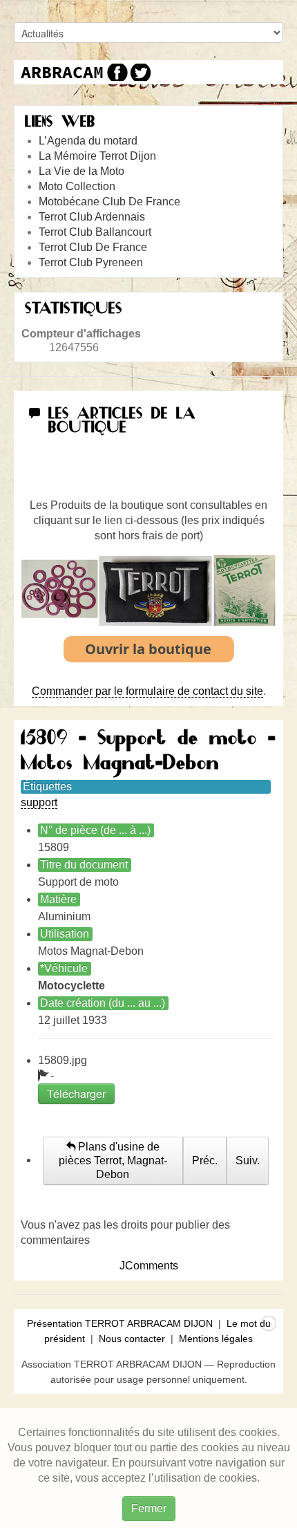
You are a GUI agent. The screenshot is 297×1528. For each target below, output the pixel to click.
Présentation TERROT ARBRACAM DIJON (120, 1323)
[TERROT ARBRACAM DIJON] (62, 72)
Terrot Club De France (93, 247)
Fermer (148, 1508)
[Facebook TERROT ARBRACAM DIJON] (116, 72)
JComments (148, 1265)
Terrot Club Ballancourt (95, 232)
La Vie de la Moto (81, 171)
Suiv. (248, 1160)
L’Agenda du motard (88, 141)
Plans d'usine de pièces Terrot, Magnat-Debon (113, 1160)
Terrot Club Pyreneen (91, 262)
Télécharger (76, 1093)
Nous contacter (132, 1338)
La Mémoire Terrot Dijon (97, 156)
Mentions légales (216, 1338)
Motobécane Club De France (109, 201)
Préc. (205, 1160)
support (39, 802)
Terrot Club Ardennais (92, 217)
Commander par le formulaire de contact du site (147, 691)
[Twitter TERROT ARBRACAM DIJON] (140, 72)
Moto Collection (77, 186)
